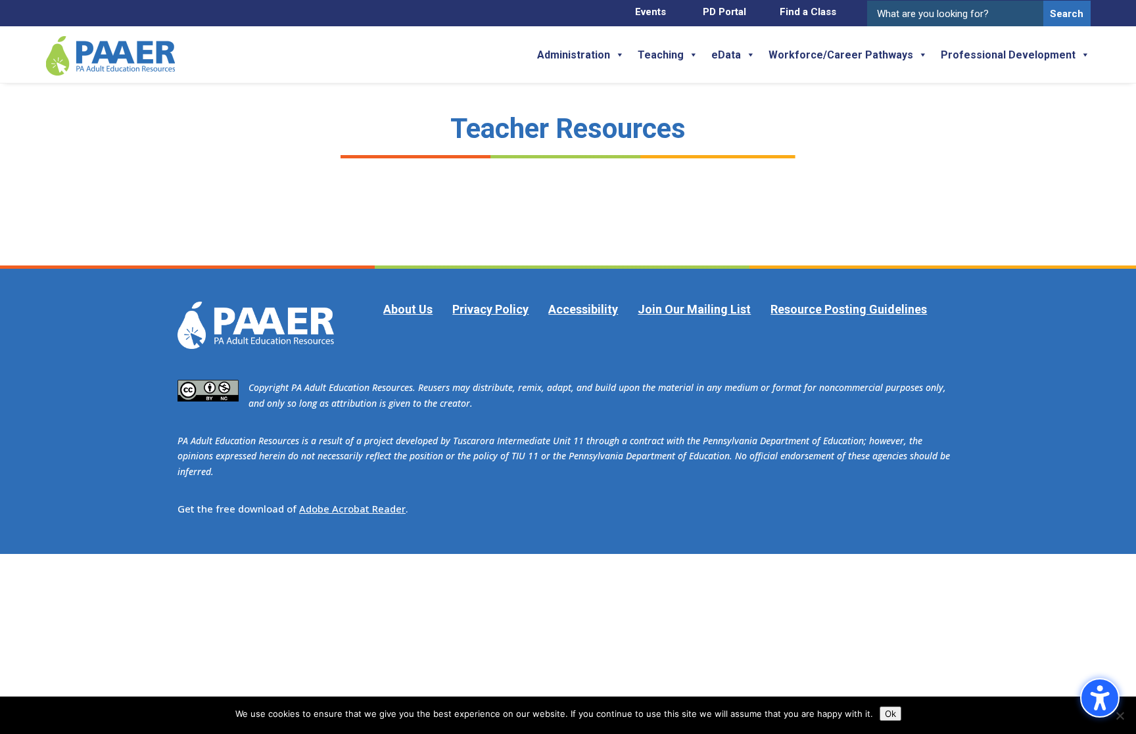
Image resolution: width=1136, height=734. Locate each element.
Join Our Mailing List (694, 309)
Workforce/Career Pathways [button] (841, 55)
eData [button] (726, 55)
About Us (408, 309)
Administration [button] (573, 55)
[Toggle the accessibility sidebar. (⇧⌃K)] (1100, 698)
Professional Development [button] (1008, 55)
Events (650, 12)
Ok (890, 713)
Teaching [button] (661, 55)
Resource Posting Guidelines (848, 309)
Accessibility (583, 309)
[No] (1119, 715)
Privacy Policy (490, 309)
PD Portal (724, 12)
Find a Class (808, 12)
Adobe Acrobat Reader (352, 508)
